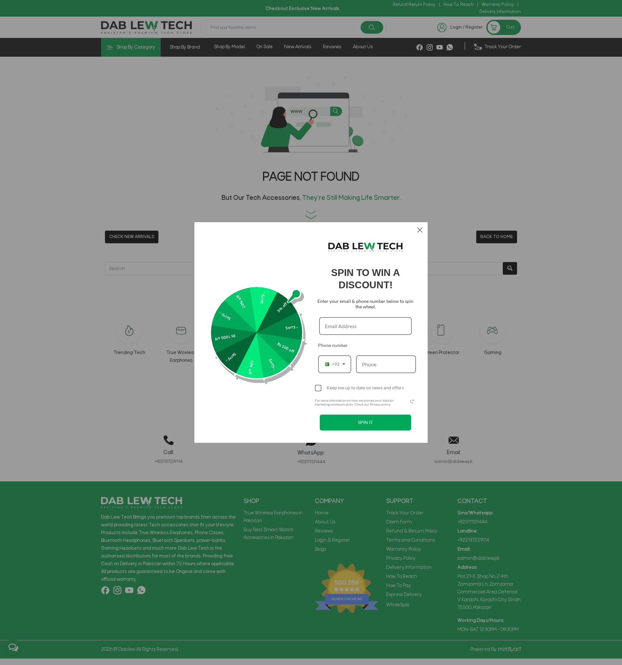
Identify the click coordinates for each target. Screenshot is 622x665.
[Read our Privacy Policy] (412, 401)
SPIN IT (365, 422)
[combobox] (334, 364)
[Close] (420, 230)
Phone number (333, 345)
